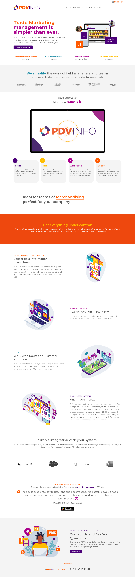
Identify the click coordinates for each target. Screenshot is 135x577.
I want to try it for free (23, 47)
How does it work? (80, 8)
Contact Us (76, 551)
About (68, 8)
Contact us (101, 8)
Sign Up (92, 8)
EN (118, 2)
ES (122, 2)
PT (115, 2)
